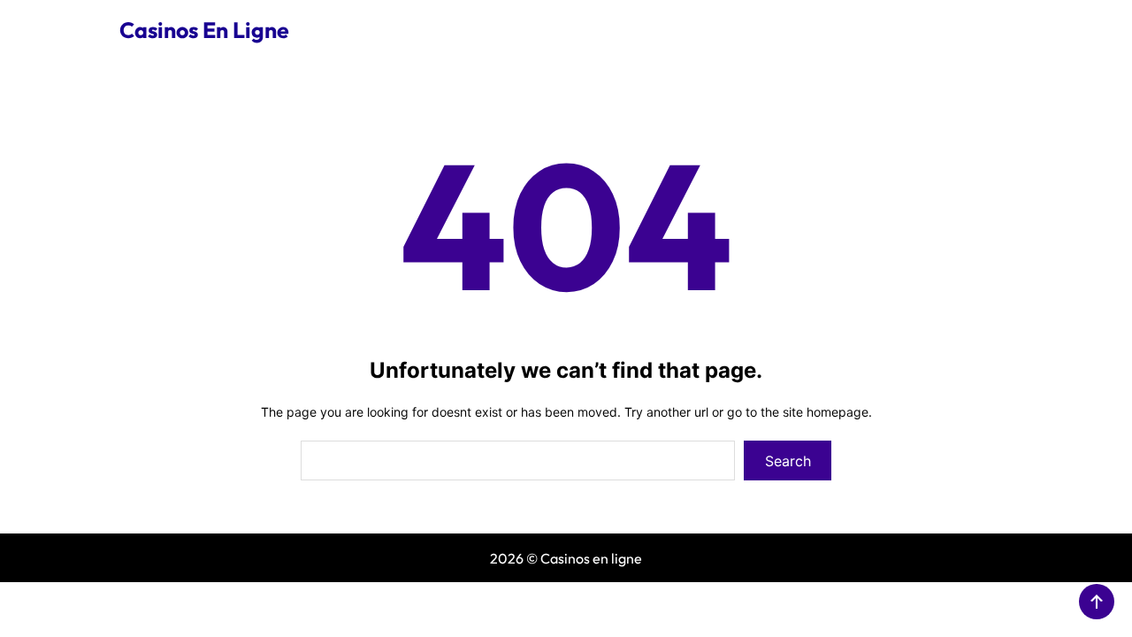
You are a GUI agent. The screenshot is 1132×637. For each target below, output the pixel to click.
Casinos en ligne (204, 30)
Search (788, 461)
